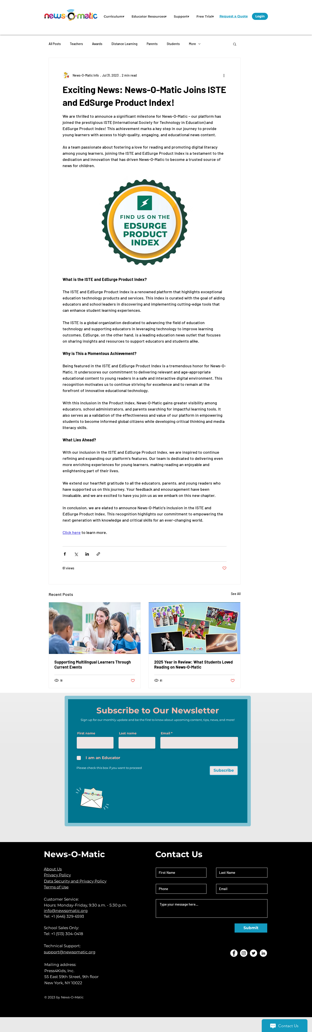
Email (165, 733)
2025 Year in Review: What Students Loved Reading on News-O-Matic (193, 664)
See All (236, 594)
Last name (128, 733)
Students (173, 44)
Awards (97, 44)
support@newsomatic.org (69, 952)
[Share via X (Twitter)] (76, 554)
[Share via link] (98, 554)
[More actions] (224, 75)
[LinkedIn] (263, 953)
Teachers (76, 44)
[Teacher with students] (94, 628)
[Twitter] (253, 953)
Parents (152, 44)
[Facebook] (234, 953)
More (192, 44)
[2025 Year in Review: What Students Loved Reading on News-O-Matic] (194, 628)
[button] (114, 16)
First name (86, 733)
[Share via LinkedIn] (87, 554)
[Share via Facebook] (65, 554)
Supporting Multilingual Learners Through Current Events (92, 664)
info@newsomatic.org (66, 910)
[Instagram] (243, 953)
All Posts (55, 44)
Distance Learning (124, 44)
